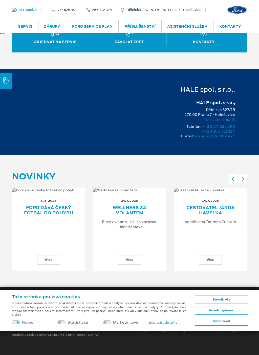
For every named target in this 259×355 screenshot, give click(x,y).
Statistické (78, 322)
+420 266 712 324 (218, 131)
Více (49, 259)
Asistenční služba (187, 26)
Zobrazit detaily (163, 322)
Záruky (52, 26)
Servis (25, 26)
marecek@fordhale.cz (215, 136)
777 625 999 (68, 10)
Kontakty (230, 26)
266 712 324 (102, 10)
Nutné (27, 322)
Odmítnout (221, 321)
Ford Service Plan (92, 26)
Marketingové (125, 322)
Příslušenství (140, 26)
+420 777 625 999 (218, 126)
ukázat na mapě (220, 119)
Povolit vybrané (221, 310)
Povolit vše (221, 299)
